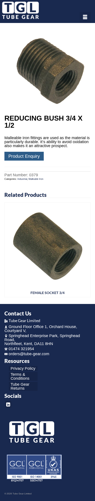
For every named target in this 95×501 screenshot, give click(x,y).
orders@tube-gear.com (29, 354)
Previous (8, 249)
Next (87, 249)
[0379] (47, 69)
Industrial (22, 179)
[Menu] (85, 17)
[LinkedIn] (8, 404)
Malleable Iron (35, 179)
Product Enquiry (24, 156)
